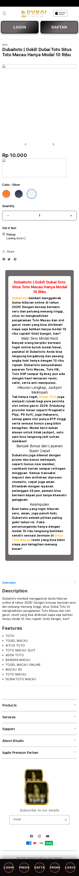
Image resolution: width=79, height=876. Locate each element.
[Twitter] (9, 260)
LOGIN (19, 27)
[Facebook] (4, 260)
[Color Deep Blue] (19, 194)
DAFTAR (59, 27)
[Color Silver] (31, 194)
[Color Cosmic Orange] (6, 194)
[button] (4, 13)
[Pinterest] (16, 260)
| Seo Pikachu (54, 858)
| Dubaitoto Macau (36, 858)
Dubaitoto (20, 298)
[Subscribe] (65, 819)
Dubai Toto (48, 397)
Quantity (8, 206)
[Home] (33, 13)
